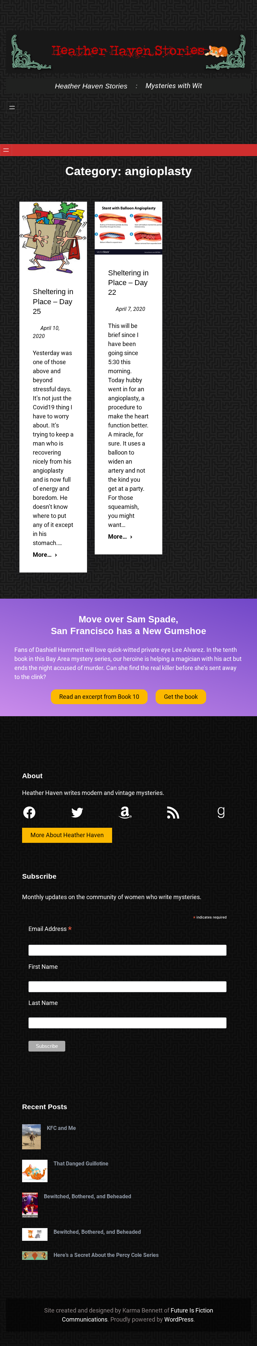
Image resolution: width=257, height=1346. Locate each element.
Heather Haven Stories (91, 86)
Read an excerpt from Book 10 (99, 696)
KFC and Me (61, 1128)
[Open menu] (12, 108)
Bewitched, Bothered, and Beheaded (87, 1196)
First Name (43, 966)
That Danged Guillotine (81, 1163)
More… (42, 554)
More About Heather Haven (67, 834)
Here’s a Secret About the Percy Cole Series (106, 1255)
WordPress (178, 1319)
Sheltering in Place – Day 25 (53, 301)
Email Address (50, 929)
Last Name (43, 1002)
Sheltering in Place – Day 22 (128, 282)
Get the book (181, 696)
